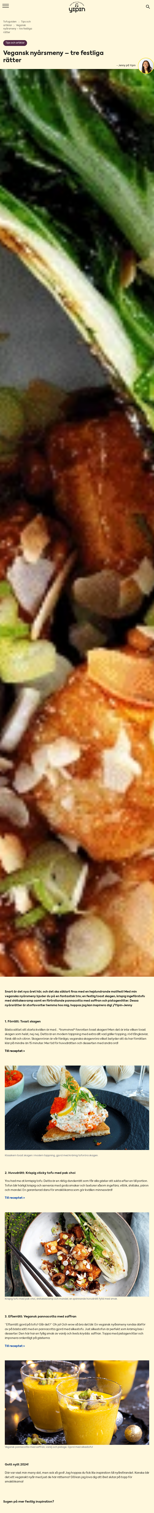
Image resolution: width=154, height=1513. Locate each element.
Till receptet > (15, 1051)
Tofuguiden (9, 22)
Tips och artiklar (15, 43)
